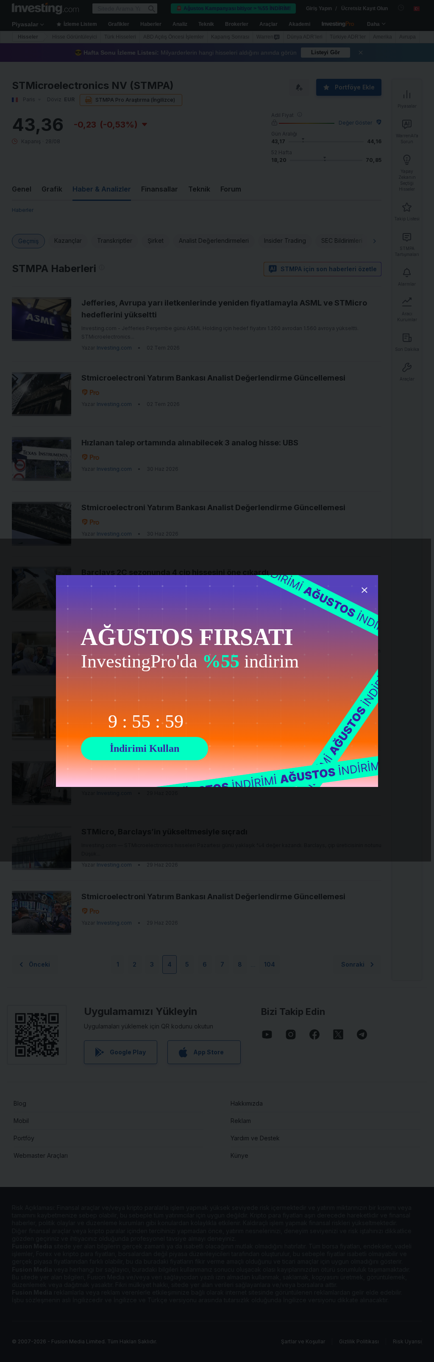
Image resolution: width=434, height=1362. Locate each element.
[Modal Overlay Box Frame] (217, 681)
